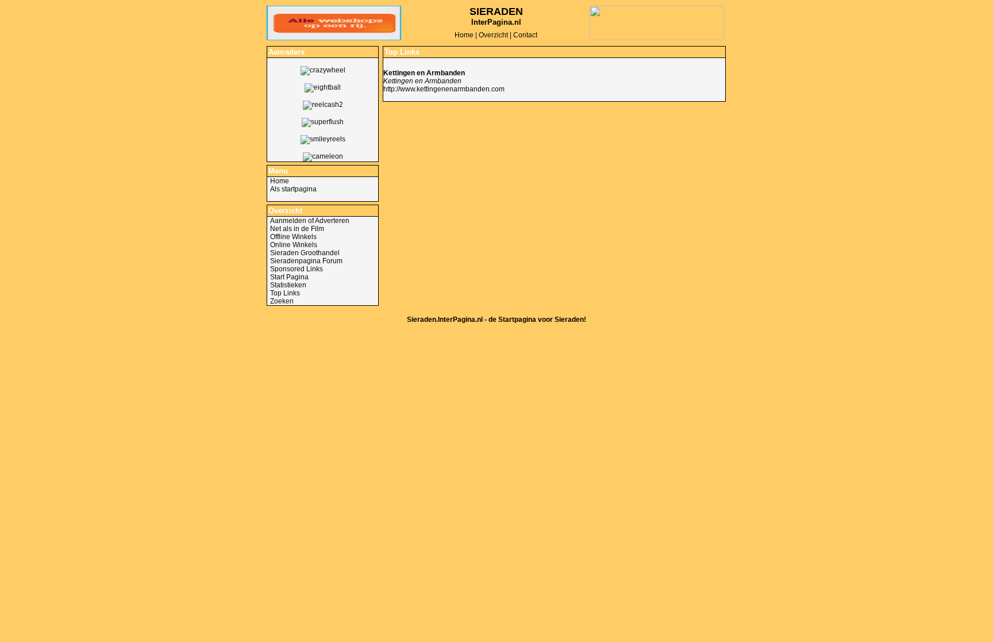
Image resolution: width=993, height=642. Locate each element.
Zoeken (282, 301)
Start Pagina (289, 277)
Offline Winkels (293, 237)
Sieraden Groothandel (305, 253)
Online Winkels (293, 245)
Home (464, 35)
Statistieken (288, 285)
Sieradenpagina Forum (306, 261)
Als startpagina (293, 189)
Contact (525, 35)
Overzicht (493, 35)
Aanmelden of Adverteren (309, 221)
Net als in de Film (297, 229)
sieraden (496, 11)
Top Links (285, 293)
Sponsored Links (296, 269)
